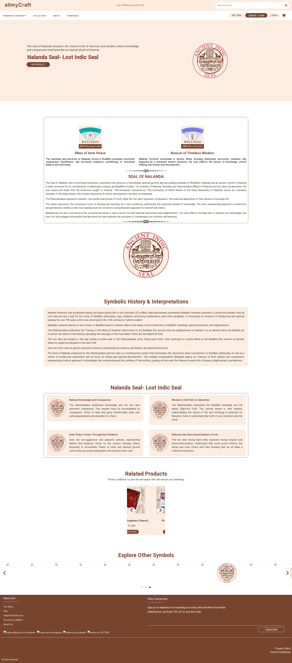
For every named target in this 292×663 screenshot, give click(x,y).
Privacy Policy (282, 648)
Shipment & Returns (13, 615)
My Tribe (236, 15)
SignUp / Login (256, 15)
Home (274, 15)
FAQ (5, 611)
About (56, 16)
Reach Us (8, 624)
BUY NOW (150, 532)
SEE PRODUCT (38, 64)
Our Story (8, 606)
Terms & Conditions (280, 652)
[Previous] (132, 510)
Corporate (73, 16)
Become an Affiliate (13, 620)
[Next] (160, 510)
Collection (39, 16)
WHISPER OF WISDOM (14, 16)
